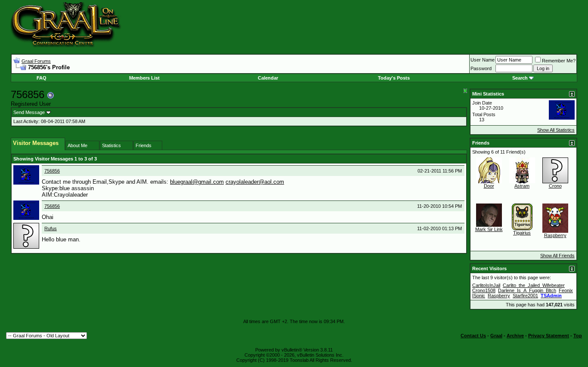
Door (489, 185)
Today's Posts (394, 77)
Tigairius (522, 232)
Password (481, 68)
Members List (144, 77)
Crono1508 (483, 290)
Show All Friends (557, 255)
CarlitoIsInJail (486, 285)
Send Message (29, 112)
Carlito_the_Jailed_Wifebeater (534, 285)
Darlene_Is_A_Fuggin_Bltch (527, 290)
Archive (515, 335)
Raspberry (555, 235)
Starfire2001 (525, 295)
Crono (555, 185)
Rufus (50, 228)
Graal (496, 335)
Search (520, 77)
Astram (521, 185)
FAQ (41, 77)
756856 (52, 170)
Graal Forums (36, 61)
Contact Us (473, 335)
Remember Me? (559, 60)
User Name (482, 59)
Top (577, 335)
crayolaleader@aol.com (255, 182)
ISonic (478, 295)
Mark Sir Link (489, 229)
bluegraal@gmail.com (197, 182)
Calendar (268, 77)
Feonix (566, 290)
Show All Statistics (556, 130)
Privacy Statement (548, 335)
